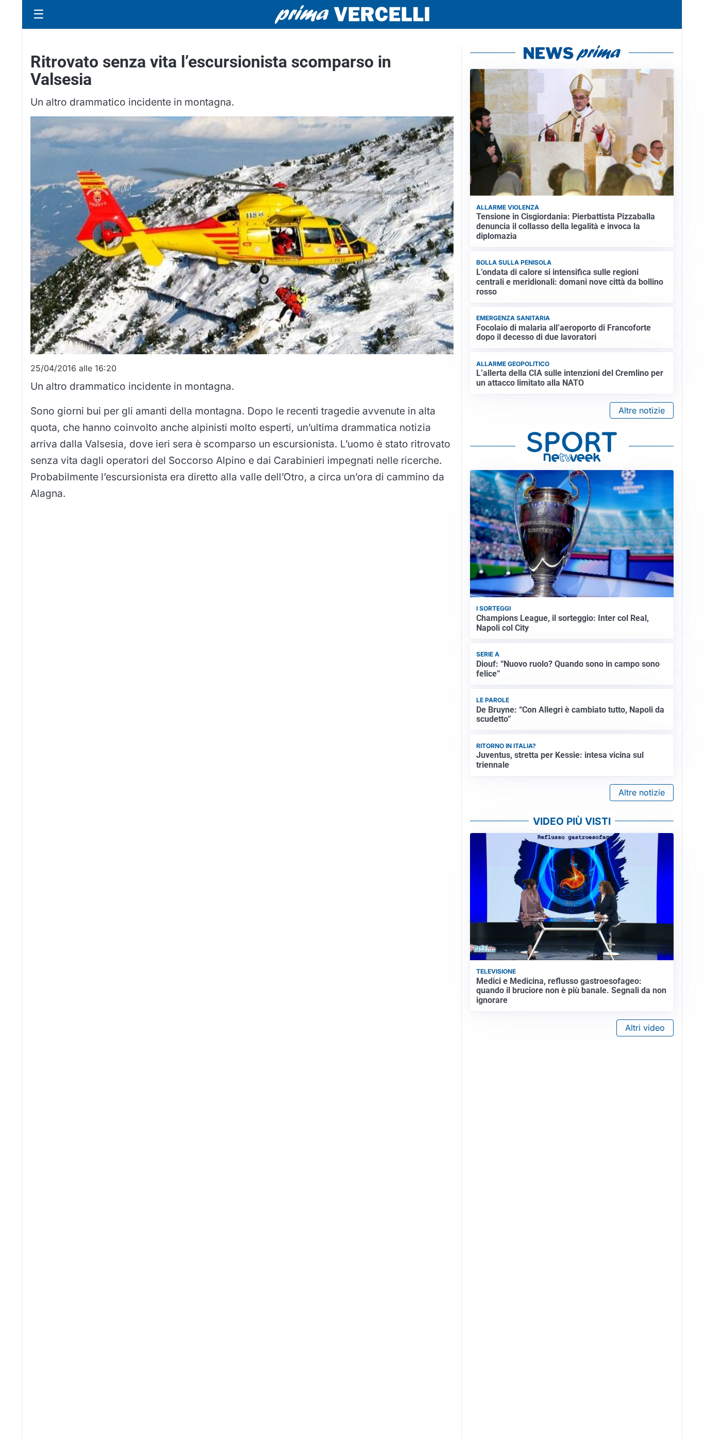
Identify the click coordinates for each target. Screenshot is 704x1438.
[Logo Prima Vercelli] (352, 14)
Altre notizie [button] (641, 410)
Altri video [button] (645, 1028)
